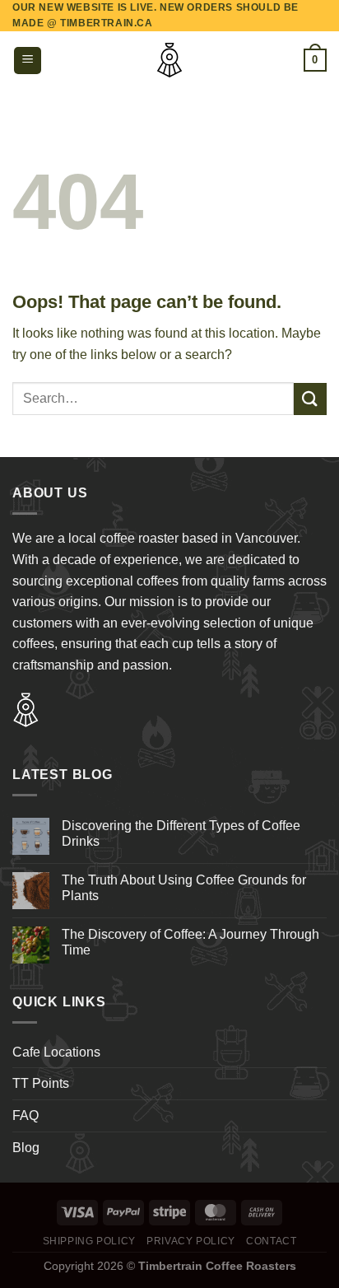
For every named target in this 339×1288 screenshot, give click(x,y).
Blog (25, 1148)
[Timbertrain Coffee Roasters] (169, 60)
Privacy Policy (190, 1241)
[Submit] (310, 399)
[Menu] (27, 60)
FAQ (25, 1115)
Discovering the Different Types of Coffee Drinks (181, 833)
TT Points (40, 1083)
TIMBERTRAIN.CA (106, 23)
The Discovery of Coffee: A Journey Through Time (190, 942)
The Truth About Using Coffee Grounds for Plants (184, 888)
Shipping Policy (89, 1241)
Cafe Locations (56, 1052)
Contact (271, 1241)
